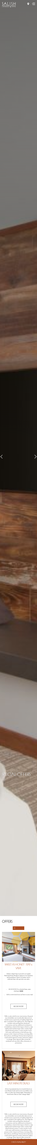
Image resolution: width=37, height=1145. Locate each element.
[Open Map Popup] (28, 4)
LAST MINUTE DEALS (18, 1083)
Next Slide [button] (35, 457)
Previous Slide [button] (2, 457)
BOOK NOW (18, 1006)
